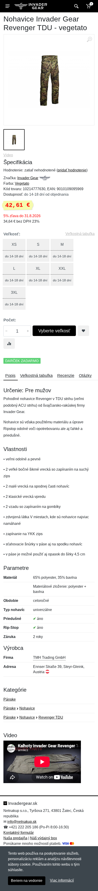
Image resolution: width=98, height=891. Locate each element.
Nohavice (27, 708)
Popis (10, 375)
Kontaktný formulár (18, 833)
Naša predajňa (15, 838)
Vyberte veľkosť (54, 330)
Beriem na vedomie (26, 881)
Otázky (85, 375)
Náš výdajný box (43, 838)
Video (8, 155)
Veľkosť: (11, 234)
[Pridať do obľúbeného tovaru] (83, 330)
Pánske (9, 699)
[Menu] (7, 6)
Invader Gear (27, 178)
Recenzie (65, 375)
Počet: (9, 320)
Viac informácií (62, 880)
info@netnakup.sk (21, 822)
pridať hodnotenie (72, 170)
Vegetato (22, 183)
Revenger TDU (51, 717)
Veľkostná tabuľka (80, 234)
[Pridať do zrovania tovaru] (9, 343)
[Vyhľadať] (76, 6)
